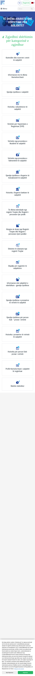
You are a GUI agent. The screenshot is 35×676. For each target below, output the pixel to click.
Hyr (20, 3)
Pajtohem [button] (25, 672)
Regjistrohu (26, 3)
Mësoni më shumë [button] (19, 668)
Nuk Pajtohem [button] (9, 672)
